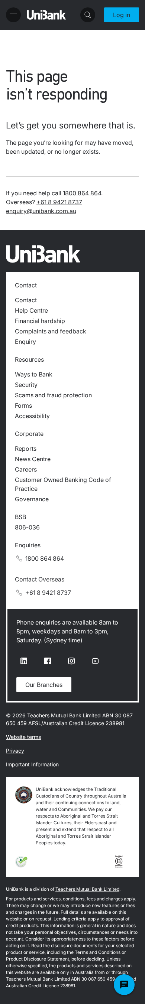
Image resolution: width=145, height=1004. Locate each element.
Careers (26, 469)
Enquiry (25, 341)
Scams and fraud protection (53, 395)
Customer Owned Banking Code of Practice (63, 484)
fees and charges (105, 899)
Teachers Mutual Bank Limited (87, 889)
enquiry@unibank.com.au (41, 211)
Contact (26, 300)
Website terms (23, 737)
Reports (25, 448)
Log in (121, 15)
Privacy (15, 750)
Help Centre (31, 310)
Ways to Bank (33, 374)
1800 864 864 (82, 193)
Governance (32, 499)
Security (26, 384)
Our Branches (43, 684)
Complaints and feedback (50, 331)
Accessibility (32, 416)
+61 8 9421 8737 (59, 202)
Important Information (32, 764)
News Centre (33, 459)
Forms (23, 405)
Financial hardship (40, 321)
